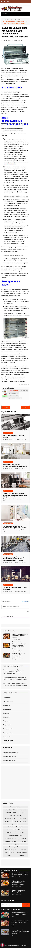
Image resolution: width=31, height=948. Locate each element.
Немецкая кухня (10, 824)
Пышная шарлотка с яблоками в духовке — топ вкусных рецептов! (20, 922)
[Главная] (2, 1)
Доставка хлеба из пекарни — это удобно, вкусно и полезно (20, 636)
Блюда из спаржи (15, 807)
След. (24, 407)
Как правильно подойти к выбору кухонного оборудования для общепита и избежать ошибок (14, 558)
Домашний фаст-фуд (15, 815)
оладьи (23, 849)
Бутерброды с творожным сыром (15, 809)
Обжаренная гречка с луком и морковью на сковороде (20, 913)
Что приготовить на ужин (10, 760)
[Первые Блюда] (4, 392)
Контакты (23, 945)
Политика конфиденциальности (10, 945)
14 (13, 916)
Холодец (9, 832)
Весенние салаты (11, 812)
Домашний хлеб (10, 818)
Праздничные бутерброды (15, 827)
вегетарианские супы (15, 835)
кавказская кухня (10, 841)
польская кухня (22, 852)
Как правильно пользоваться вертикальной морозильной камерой (15, 526)
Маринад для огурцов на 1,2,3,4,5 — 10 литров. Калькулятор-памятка (13, 671)
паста (12, 852)
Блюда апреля (7, 709)
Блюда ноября (7, 736)
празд (9, 855)
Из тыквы (7, 821)
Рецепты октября (8, 732)
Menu (6, 14)
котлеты (23, 841)
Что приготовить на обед (10, 756)
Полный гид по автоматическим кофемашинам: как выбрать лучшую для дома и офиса (15, 495)
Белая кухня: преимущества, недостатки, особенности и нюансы (15, 465)
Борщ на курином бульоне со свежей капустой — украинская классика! (20, 931)
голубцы (23, 838)
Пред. (7, 407)
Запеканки (23, 818)
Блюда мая (6, 713)
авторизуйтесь (25, 601)
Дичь (23, 812)
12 (13, 935)
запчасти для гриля (9, 164)
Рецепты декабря (8, 740)
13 (13, 926)
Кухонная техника (8, 432)
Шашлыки (22, 832)
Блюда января (7, 697)
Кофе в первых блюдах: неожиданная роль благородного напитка (19, 645)
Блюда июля (6, 721)
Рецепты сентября (8, 729)
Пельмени (23, 824)
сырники (21, 855)
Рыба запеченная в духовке (15, 829)
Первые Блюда (6, 40)
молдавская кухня (10, 849)
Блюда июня (6, 717)
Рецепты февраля (8, 701)
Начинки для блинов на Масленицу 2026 (18, 654)
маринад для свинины (15, 846)
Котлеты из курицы (20, 821)
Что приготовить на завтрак (10, 752)
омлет (6, 852)
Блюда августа (7, 725)
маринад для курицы (15, 844)
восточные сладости (11, 838)
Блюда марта (6, 705)
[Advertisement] (15, 782)
